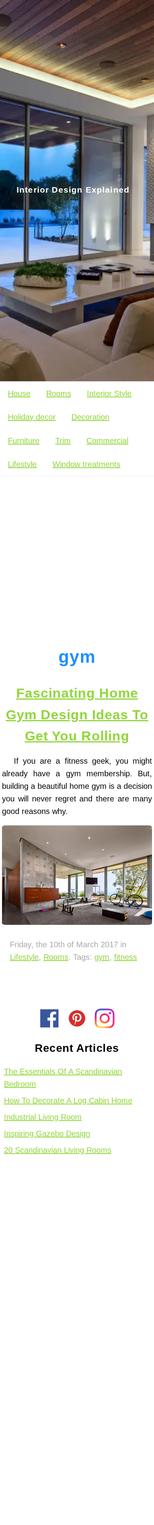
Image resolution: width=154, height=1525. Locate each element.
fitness (125, 957)
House (19, 393)
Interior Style (109, 393)
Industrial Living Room (43, 1117)
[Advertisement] (77, 555)
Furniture (23, 440)
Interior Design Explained (73, 190)
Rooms (58, 393)
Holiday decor (32, 417)
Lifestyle (22, 464)
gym (101, 957)
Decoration (90, 417)
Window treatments (86, 464)
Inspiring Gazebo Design (47, 1133)
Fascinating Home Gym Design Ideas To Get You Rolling (77, 714)
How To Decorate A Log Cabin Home (68, 1100)
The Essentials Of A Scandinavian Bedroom (63, 1077)
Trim (63, 440)
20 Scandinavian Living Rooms (57, 1150)
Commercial (107, 440)
